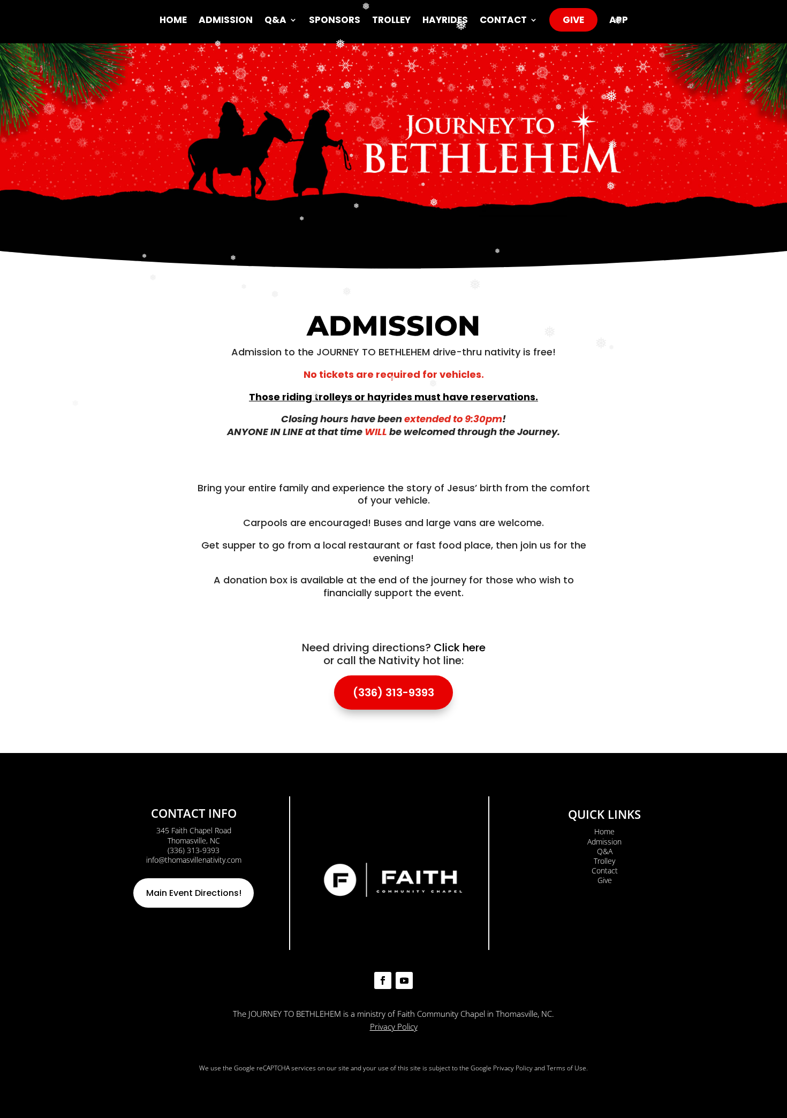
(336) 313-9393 (393, 692)
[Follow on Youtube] (404, 980)
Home (173, 21)
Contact (503, 21)
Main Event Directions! (193, 893)
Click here (460, 647)
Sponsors (334, 21)
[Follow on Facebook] (382, 980)
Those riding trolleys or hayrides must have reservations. (393, 397)
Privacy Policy (394, 1026)
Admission (226, 21)
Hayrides (445, 21)
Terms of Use (566, 1068)
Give (573, 19)
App (618, 21)
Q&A (275, 21)
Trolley (391, 21)
